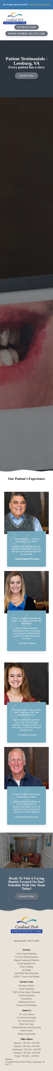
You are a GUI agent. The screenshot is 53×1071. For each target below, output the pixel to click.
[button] (47, 18)
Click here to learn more (39, 4)
